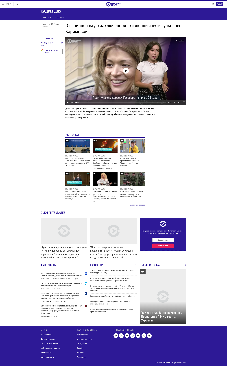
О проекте (59, 18)
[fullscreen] (184, 102)
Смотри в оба (150, 265)
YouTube (80, 352)
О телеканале (46, 334)
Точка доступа (83, 334)
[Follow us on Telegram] (138, 335)
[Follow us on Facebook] (116, 335)
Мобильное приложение (50, 348)
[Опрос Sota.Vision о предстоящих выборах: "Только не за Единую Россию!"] (132, 146)
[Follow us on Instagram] (132, 335)
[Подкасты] (149, 335)
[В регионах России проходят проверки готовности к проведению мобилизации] (132, 179)
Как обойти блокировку (50, 343)
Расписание (81, 357)
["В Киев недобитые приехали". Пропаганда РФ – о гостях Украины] (163, 296)
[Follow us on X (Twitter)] (121, 335)
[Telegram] (212, 4)
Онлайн (80, 348)
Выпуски (47, 18)
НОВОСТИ (96, 265)
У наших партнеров (84, 339)
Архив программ (47, 357)
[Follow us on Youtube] (127, 335)
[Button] (47, 39)
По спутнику (82, 343)
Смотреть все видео (137, 205)
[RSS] (144, 335)
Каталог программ (48, 339)
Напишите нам (46, 352)
